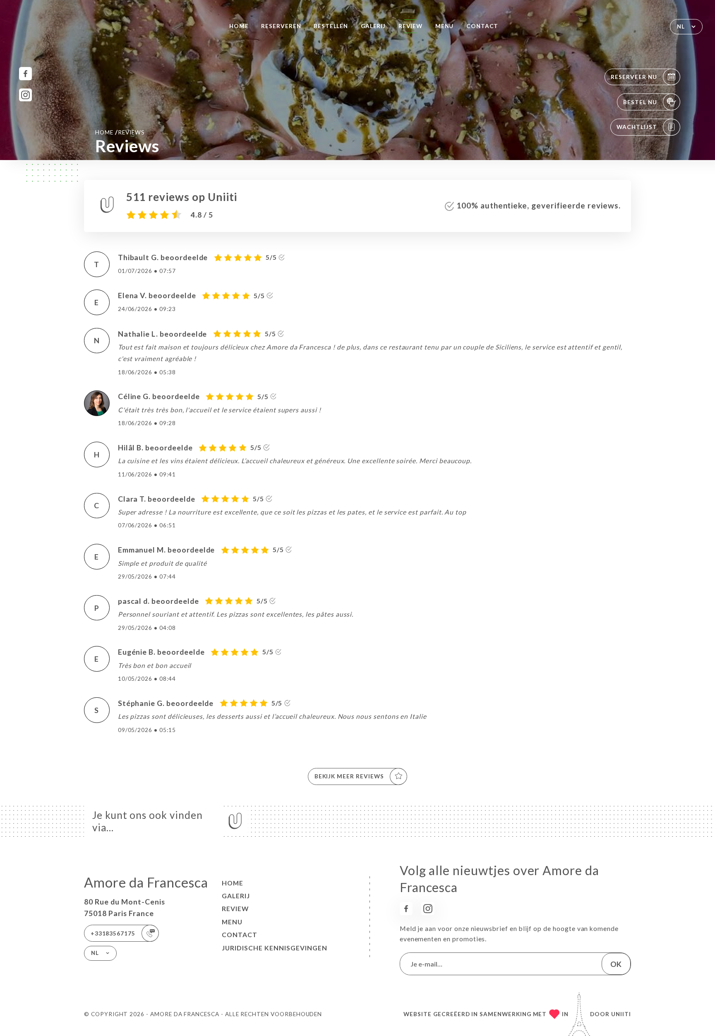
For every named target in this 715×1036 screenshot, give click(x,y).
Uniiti (621, 1014)
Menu (444, 26)
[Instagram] (25, 95)
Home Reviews (119, 132)
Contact (482, 26)
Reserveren (281, 26)
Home (239, 26)
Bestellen (331, 26)
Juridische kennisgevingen (274, 948)
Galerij (373, 26)
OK (615, 964)
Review (410, 26)
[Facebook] (25, 73)
